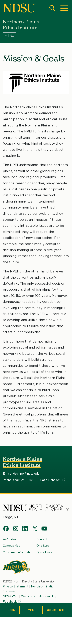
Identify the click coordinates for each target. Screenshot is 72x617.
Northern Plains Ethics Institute (22, 462)
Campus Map (11, 545)
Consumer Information (18, 552)
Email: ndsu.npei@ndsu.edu (21, 473)
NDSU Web (10, 596)
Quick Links (44, 552)
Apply (11, 609)
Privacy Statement (15, 586)
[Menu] (36, 36)
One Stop (43, 545)
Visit (31, 609)
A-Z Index (9, 539)
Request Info (55, 609)
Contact (41, 539)
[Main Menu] (64, 8)
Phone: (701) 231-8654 (18, 480)
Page (50, 480)
